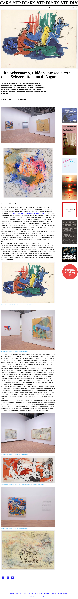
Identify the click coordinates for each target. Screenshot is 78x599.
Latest (2, 7)
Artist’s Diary (28, 7)
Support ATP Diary (52, 7)
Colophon (36, 7)
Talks (15, 7)
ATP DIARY (30, 2)
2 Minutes (9, 7)
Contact (44, 7)
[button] (76, 7)
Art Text (21, 7)
